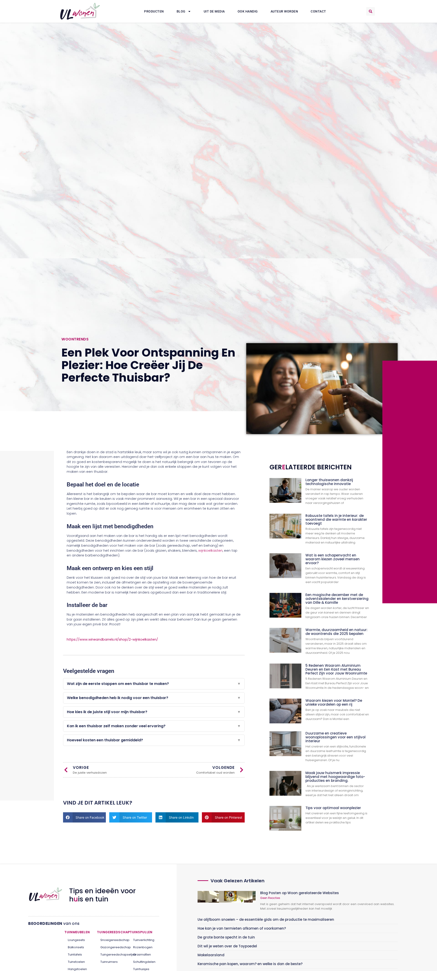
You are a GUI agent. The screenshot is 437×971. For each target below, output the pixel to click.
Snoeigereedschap (111, 940)
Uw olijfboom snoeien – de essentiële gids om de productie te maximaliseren (266, 919)
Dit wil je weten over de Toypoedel (227, 946)
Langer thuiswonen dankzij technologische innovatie (329, 482)
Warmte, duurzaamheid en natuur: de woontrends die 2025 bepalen (336, 631)
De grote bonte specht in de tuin (226, 937)
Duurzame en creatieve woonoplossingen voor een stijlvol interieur (335, 737)
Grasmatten (142, 954)
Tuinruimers (109, 962)
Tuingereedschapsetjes (111, 954)
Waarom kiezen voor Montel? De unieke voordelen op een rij (333, 702)
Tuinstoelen (76, 962)
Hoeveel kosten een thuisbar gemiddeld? (154, 740)
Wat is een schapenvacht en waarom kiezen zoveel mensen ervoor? (332, 559)
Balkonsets (76, 947)
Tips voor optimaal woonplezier (333, 807)
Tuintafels (75, 954)
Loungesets (76, 940)
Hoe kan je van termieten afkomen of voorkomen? (242, 928)
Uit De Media (214, 11)
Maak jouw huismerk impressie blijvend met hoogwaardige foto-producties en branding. (335, 776)
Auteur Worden (284, 11)
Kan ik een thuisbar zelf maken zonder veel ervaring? (154, 726)
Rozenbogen (142, 947)
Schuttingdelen (144, 962)
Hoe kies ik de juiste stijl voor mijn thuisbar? (154, 711)
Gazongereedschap (111, 947)
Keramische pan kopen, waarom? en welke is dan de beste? (250, 963)
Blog (181, 11)
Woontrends (75, 339)
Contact (318, 11)
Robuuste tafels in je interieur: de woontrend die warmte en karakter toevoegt (336, 519)
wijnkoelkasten (210, 550)
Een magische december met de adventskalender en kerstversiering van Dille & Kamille (336, 598)
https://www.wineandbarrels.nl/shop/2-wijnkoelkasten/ (112, 639)
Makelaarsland (211, 955)
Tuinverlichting (143, 940)
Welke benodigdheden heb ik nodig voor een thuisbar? (154, 697)
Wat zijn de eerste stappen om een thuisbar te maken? (154, 683)
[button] (370, 11)
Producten (154, 11)
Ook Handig (248, 11)
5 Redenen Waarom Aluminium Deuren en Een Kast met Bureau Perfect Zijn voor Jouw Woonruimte (336, 669)
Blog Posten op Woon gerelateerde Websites (299, 893)
